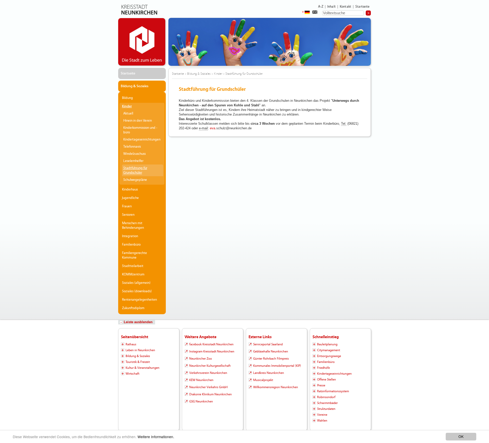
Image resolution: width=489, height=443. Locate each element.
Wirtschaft (132, 373)
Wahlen (322, 420)
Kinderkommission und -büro (140, 130)
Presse (321, 385)
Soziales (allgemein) (136, 283)
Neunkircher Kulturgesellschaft (209, 366)
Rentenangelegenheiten (139, 300)
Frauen (127, 206)
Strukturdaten (326, 409)
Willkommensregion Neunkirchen (275, 387)
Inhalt (331, 7)
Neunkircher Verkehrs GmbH (208, 387)
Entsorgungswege (329, 356)
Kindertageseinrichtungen (141, 139)
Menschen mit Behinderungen (133, 225)
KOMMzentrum (133, 274)
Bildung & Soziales (134, 86)
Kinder (127, 106)
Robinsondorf (326, 397)
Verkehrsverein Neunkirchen (208, 373)
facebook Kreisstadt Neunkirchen (211, 344)
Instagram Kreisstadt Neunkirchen (211, 351)
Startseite (362, 7)
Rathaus (131, 344)
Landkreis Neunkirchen (268, 373)
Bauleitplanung (327, 344)
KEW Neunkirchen (201, 380)
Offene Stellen (326, 379)
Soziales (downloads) (137, 291)
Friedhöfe (323, 368)
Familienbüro (131, 245)
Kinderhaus (130, 189)
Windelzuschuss (134, 154)
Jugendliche (130, 198)
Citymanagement (328, 350)
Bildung (127, 98)
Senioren (128, 215)
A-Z (320, 7)
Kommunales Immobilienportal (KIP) (277, 366)
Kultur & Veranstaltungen (142, 368)
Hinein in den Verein (137, 121)
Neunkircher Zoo (200, 358)
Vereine (322, 414)
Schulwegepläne (135, 180)
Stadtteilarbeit (132, 266)
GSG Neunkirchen (201, 401)
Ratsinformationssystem (333, 391)
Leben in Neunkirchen (140, 350)
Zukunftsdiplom (133, 308)
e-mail (203, 128)
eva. (213, 128)
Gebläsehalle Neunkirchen (270, 351)
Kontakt (345, 7)
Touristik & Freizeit (138, 362)
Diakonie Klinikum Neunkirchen (210, 394)
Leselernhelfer (133, 161)
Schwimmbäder (327, 403)
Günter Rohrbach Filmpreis (271, 358)
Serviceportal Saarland (268, 344)
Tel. (343, 123)
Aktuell (128, 113)
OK (461, 436)
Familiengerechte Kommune (134, 255)
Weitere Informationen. (156, 436)
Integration (130, 236)
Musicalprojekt (263, 380)
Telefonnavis (132, 147)
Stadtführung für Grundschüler (135, 170)
